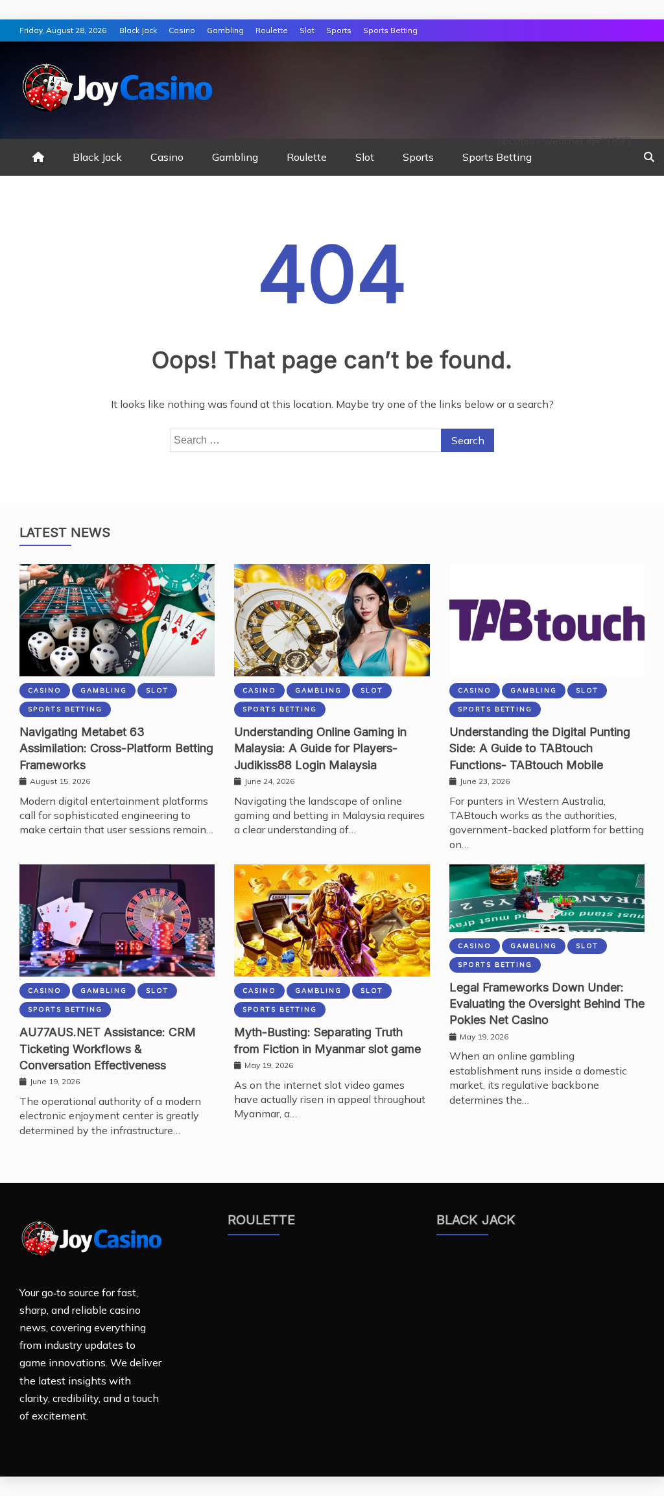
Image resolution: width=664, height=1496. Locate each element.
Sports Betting (390, 30)
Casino (182, 30)
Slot (307, 30)
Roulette (271, 30)
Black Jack (138, 30)
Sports (338, 30)
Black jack (476, 1220)
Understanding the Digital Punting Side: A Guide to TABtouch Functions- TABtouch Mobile (539, 748)
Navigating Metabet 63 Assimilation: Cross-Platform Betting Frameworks (116, 748)
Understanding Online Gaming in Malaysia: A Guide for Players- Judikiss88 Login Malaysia (320, 748)
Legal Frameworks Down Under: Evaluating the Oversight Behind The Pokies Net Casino (547, 1003)
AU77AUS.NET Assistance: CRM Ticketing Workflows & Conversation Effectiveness (107, 1048)
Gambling (225, 30)
